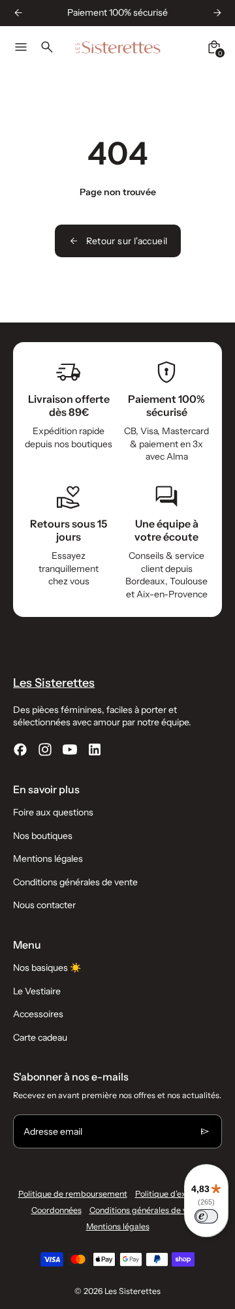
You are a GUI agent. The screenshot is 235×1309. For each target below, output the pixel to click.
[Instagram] (45, 749)
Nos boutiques (42, 836)
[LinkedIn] (94, 749)
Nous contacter (44, 905)
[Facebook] (20, 749)
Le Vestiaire (37, 991)
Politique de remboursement (72, 1194)
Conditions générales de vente (75, 882)
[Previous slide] (18, 12)
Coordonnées (56, 1210)
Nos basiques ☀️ (47, 967)
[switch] (206, 1216)
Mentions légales (48, 858)
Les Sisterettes (132, 1291)
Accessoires (38, 1014)
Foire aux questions (53, 812)
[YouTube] (70, 749)
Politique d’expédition (176, 1194)
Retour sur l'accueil (127, 241)
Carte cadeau (40, 1037)
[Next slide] (217, 12)
